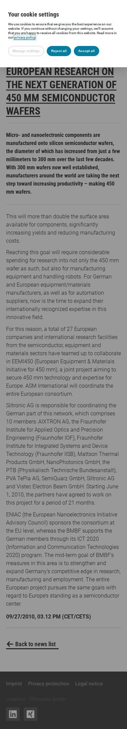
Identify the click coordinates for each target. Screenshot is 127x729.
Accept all (86, 51)
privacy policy (24, 37)
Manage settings (26, 51)
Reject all (59, 51)
